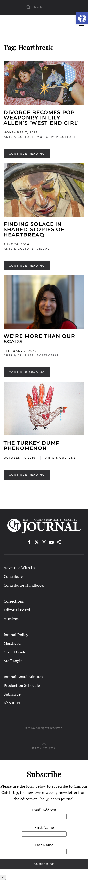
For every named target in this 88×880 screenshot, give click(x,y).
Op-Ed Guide (15, 652)
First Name (44, 827)
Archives (11, 618)
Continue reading (27, 153)
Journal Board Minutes (23, 676)
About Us (12, 703)
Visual (43, 248)
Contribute (13, 576)
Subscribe (12, 694)
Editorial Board (17, 609)
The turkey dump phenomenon (32, 445)
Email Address (44, 810)
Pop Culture (63, 137)
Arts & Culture (19, 137)
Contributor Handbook (24, 585)
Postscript (48, 355)
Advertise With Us (19, 567)
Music (42, 137)
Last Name (44, 844)
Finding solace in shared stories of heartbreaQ (34, 229)
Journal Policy (16, 634)
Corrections (14, 601)
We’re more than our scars (39, 338)
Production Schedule (22, 685)
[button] (82, 18)
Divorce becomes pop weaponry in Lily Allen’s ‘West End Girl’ (41, 117)
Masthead (12, 643)
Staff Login (13, 660)
